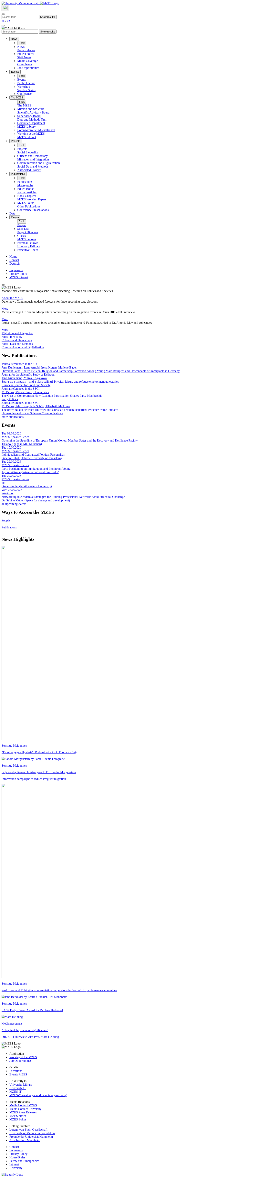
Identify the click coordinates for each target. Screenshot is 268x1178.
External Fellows (27, 242)
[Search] (5, 8)
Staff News (24, 57)
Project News (25, 53)
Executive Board (27, 249)
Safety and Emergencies (24, 1161)
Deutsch (14, 263)
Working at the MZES (31, 133)
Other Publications (28, 206)
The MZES (17, 97)
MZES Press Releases (23, 1112)
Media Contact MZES (23, 1105)
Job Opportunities (28, 67)
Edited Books (25, 188)
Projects (15, 141)
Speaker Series (26, 90)
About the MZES (12, 298)
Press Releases (26, 50)
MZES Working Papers (31, 199)
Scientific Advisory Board (33, 112)
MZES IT (15, 1091)
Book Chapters (26, 195)
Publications (18, 173)
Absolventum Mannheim (24, 1140)
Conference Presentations (33, 210)
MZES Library (26, 126)
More (5, 308)
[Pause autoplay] (3, 285)
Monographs (25, 185)
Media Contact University (25, 1108)
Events (15, 71)
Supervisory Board (29, 116)
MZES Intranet (26, 137)
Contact (14, 260)
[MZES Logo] (49, 3)
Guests (21, 235)
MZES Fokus (25, 203)
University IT (17, 1088)
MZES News (17, 1116)
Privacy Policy (18, 273)
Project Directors (27, 232)
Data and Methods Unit (31, 119)
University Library (20, 1084)
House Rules (17, 1157)
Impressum (16, 270)
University (15, 1168)
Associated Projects (29, 170)
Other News (24, 64)
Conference (24, 93)
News (14, 38)
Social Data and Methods (32, 166)
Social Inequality (27, 152)
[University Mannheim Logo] (21, 3)
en (3, 20)
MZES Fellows (26, 239)
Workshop (23, 86)
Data (12, 213)
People (15, 217)
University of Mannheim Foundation (32, 1133)
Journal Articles (26, 192)
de (8, 20)
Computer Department (31, 123)
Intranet (14, 1164)
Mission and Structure (30, 109)
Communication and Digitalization (38, 163)
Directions (15, 1071)
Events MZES (18, 1074)
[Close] (3, 14)
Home (13, 256)
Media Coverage (27, 60)
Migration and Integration (33, 159)
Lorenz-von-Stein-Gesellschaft (36, 130)
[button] (134, 333)
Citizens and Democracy (32, 156)
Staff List (23, 228)
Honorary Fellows (28, 246)
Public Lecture (26, 83)
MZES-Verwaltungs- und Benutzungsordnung (38, 1095)
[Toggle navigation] (3, 25)
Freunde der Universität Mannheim (31, 1136)
